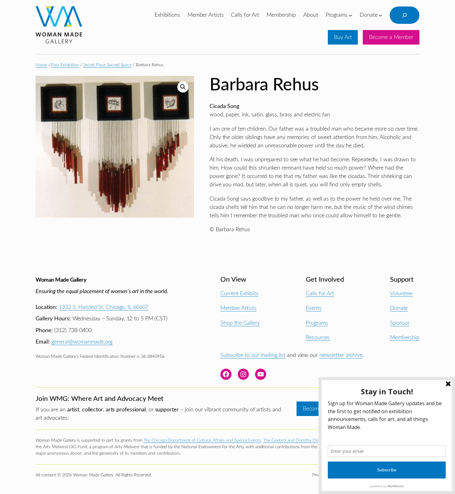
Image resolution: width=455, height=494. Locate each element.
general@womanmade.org (81, 342)
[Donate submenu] (380, 15)
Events (313, 308)
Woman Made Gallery (61, 280)
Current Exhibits (239, 294)
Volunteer (401, 294)
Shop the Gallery (240, 323)
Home (41, 65)
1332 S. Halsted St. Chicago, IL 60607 (103, 307)
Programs (317, 323)
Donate (399, 308)
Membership (404, 337)
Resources (318, 337)
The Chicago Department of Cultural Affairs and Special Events (202, 440)
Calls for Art (320, 294)
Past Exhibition (65, 65)
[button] (182, 87)
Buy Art (343, 37)
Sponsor (400, 323)
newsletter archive (340, 355)
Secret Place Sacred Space (107, 65)
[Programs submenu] (350, 15)
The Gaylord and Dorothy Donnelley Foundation (308, 440)
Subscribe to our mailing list (252, 355)
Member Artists (238, 308)
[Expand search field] (404, 15)
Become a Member (391, 37)
